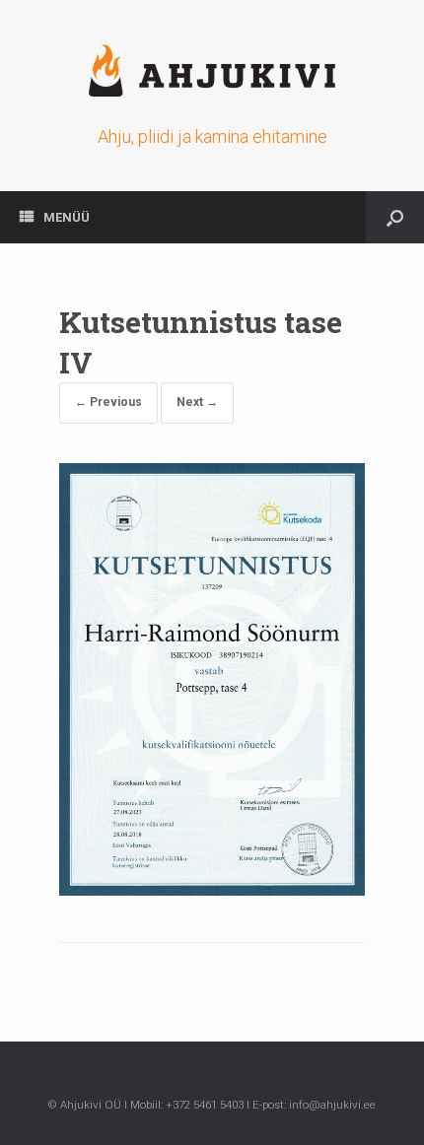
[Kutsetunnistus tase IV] (212, 891)
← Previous (108, 402)
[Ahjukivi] (212, 70)
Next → (197, 402)
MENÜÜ (66, 217)
